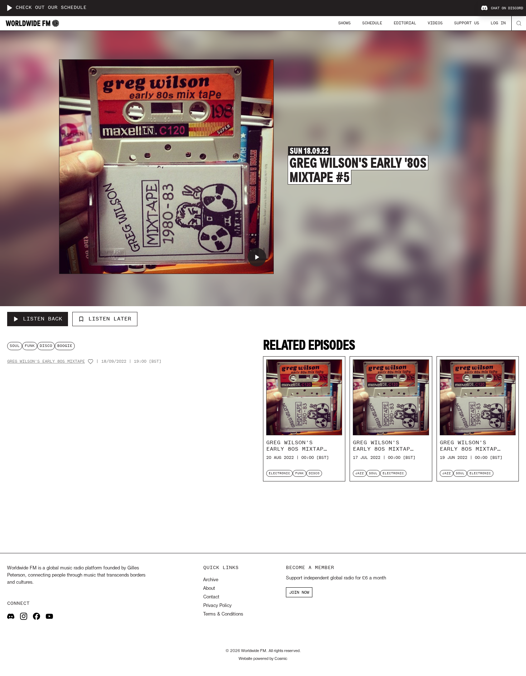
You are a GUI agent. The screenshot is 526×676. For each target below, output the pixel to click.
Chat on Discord (507, 8)
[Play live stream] (9, 7)
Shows (344, 22)
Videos (435, 22)
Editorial (405, 22)
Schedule (372, 22)
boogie (64, 345)
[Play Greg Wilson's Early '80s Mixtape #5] (257, 257)
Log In (498, 22)
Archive (210, 580)
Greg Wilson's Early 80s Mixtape (46, 361)
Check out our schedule (51, 7)
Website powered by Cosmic (263, 659)
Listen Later (109, 318)
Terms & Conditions (223, 614)
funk (30, 345)
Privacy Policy (217, 606)
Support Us (466, 22)
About (209, 589)
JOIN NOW (299, 592)
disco (46, 345)
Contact (211, 597)
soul (15, 345)
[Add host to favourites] (90, 361)
